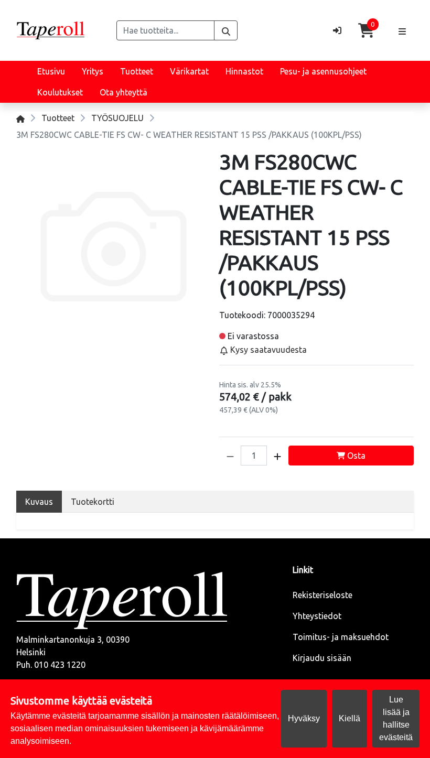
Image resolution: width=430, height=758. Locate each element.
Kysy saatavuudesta (267, 349)
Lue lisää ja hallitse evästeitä (396, 718)
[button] (230, 455)
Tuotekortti (92, 501)
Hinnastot (244, 71)
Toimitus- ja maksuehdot (341, 637)
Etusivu (51, 71)
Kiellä (349, 718)
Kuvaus (39, 501)
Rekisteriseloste (322, 595)
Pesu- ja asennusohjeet (323, 71)
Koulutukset (60, 92)
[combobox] (165, 30)
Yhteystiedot (317, 616)
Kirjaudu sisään (322, 658)
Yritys (92, 71)
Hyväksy (304, 718)
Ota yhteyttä (123, 92)
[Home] (20, 118)
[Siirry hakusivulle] (226, 30)
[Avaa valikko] (402, 30)
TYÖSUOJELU (117, 118)
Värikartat (189, 71)
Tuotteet (136, 71)
